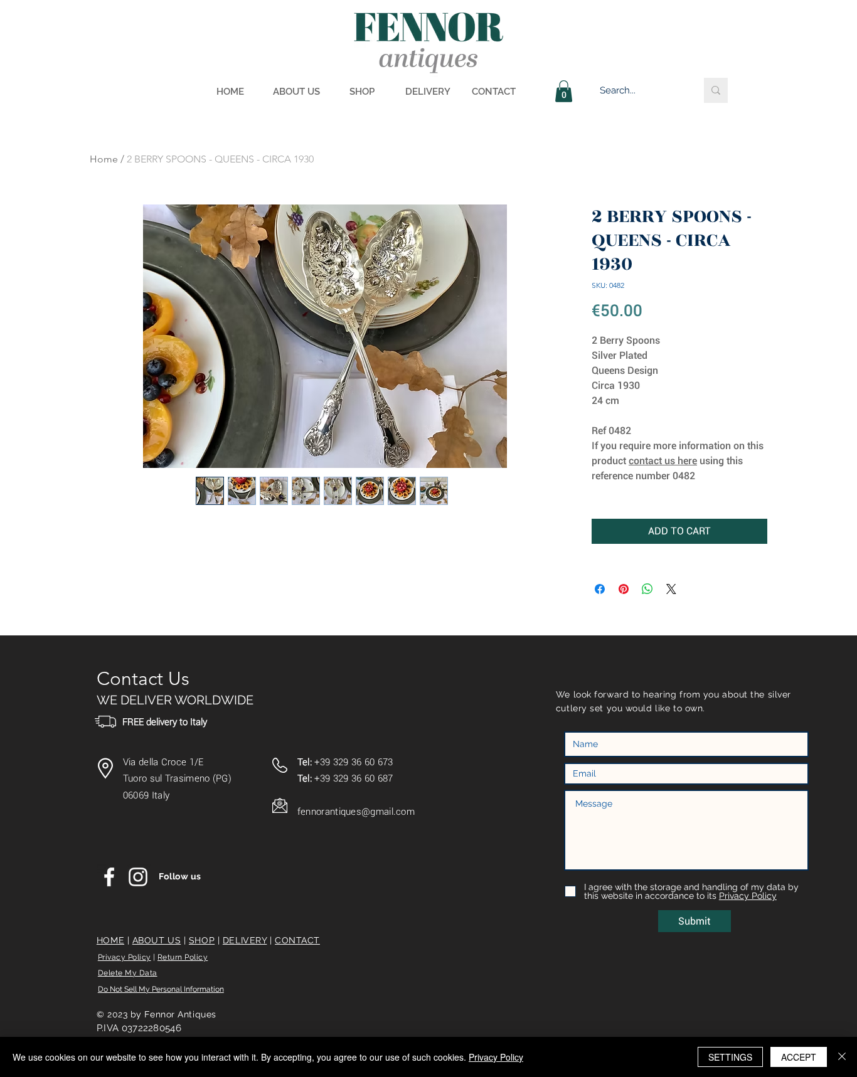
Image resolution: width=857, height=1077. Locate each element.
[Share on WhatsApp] (647, 589)
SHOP (202, 940)
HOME (110, 940)
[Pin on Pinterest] (623, 589)
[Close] (841, 1057)
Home (104, 159)
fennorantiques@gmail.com (356, 811)
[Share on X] (671, 589)
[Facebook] (109, 876)
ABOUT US (156, 940)
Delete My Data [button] (127, 972)
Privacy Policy (124, 957)
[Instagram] (138, 876)
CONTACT (297, 940)
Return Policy (182, 957)
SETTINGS (730, 1057)
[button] (564, 91)
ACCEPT (798, 1057)
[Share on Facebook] (599, 589)
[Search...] (716, 90)
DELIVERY (245, 940)
